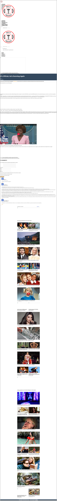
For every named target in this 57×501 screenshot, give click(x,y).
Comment (1, 167)
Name (1, 168)
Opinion (3, 20)
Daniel (1, 78)
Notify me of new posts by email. (5, 175)
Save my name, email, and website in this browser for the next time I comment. (11, 172)
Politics (3, 21)
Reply (2, 182)
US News (3, 23)
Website (1, 171)
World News (5, 24)
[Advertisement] (28, 88)
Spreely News (15, 81)
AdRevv (36, 499)
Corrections (5, 25)
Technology (4, 22)
